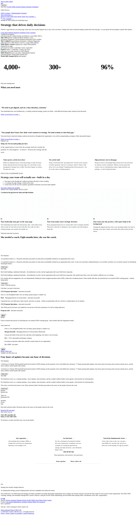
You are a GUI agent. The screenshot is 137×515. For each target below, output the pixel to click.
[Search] (2, 18)
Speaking (24, 13)
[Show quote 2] (3, 314)
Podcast (30, 502)
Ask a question (7, 18)
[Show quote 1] (1, 314)
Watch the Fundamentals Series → (115, 438)
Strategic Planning (16, 500)
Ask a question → (30, 16)
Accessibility (18, 513)
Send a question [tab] (60, 461)
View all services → (7, 15)
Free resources (41, 502)
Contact (49, 500)
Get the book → (68, 438)
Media (34, 502)
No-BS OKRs (9, 16)
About (23, 16)
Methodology (17, 502)
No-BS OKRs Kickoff (14, 7)
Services (3, 5)
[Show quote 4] (6, 314)
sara (2, 3)
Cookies (12, 513)
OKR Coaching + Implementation (11, 13)
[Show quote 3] (4, 314)
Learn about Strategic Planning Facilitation (13, 32)
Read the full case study (8, 410)
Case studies (9, 502)
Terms (7, 513)
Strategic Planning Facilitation (29, 7)
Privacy (3, 513)
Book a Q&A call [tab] (76, 461)
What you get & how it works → (10, 114)
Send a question (31, 32)
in (2, 498)
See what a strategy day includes (10, 188)
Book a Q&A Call (6, 351)
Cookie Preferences (28, 513)
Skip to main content (7, 1)
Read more (4, 267)
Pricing (3, 16)
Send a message (5, 510)
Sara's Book (17, 16)
